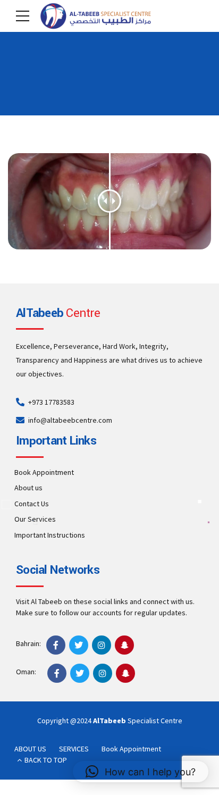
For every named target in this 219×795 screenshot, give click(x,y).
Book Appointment (44, 472)
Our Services (35, 519)
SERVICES (74, 749)
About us (28, 487)
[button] (140, 771)
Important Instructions (49, 535)
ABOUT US (30, 749)
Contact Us (31, 503)
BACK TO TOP (45, 760)
